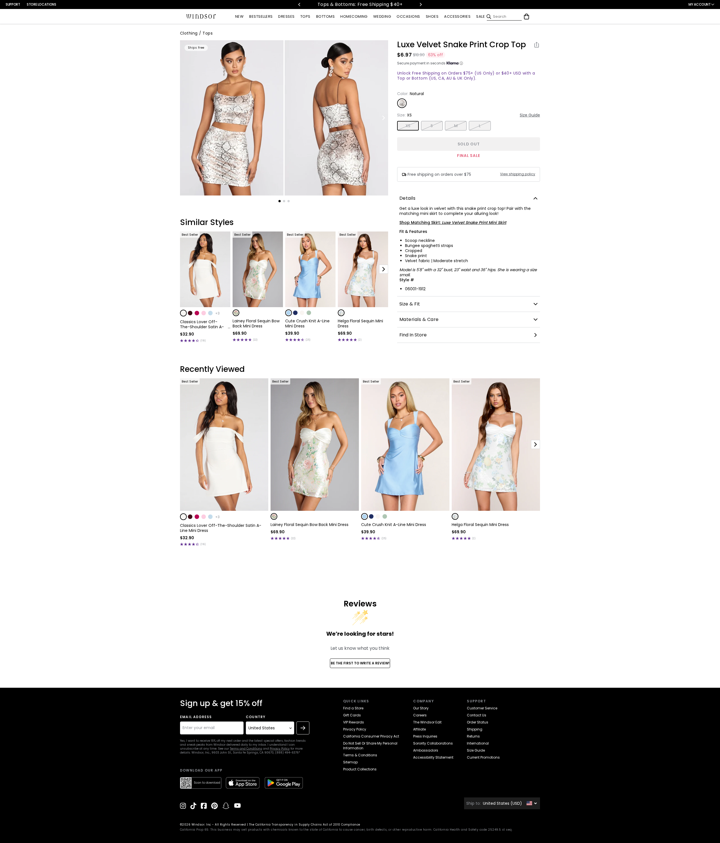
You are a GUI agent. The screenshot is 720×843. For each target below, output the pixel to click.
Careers (420, 715)
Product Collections (360, 769)
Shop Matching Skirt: (452, 222)
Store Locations (41, 4)
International (478, 743)
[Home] (201, 16)
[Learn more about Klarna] (461, 63)
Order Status (477, 722)
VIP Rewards (353, 722)
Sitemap (350, 762)
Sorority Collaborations (433, 743)
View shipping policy (517, 174)
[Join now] (302, 727)
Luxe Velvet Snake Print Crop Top (461, 44)
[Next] (420, 4)
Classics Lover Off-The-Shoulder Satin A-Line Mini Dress (202, 324)
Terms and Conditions (246, 749)
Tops (207, 33)
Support (13, 4)
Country (256, 717)
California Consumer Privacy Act (371, 736)
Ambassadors (425, 750)
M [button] (456, 126)
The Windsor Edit (427, 722)
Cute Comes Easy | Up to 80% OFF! (368, 4)
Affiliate (419, 729)
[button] (183, 313)
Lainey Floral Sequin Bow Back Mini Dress (256, 323)
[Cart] (526, 16)
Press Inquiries (425, 736)
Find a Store (353, 708)
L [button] (480, 126)
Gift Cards (352, 715)
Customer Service (482, 708)
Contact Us (476, 715)
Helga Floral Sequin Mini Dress (360, 323)
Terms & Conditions (360, 755)
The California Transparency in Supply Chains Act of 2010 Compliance (304, 824)
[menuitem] (239, 17)
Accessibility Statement (433, 757)
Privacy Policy (280, 749)
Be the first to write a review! (360, 663)
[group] (232, 117)
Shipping (474, 729)
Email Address (196, 717)
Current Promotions (483, 757)
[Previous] (299, 4)
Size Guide (530, 115)
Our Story (421, 708)
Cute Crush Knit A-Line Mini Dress (307, 323)
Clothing (189, 33)
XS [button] (408, 126)
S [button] (432, 126)
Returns (473, 736)
